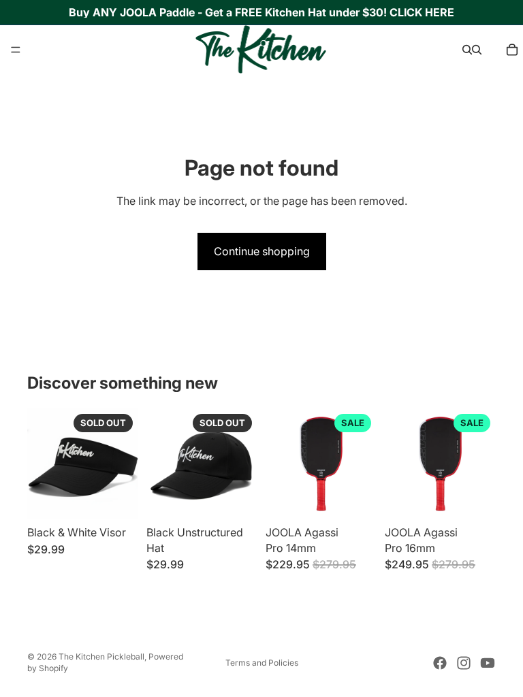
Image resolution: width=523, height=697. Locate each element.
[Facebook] (440, 663)
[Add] (355, 499)
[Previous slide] (42, 464)
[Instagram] (464, 663)
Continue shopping (262, 251)
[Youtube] (487, 663)
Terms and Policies (261, 663)
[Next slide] (123, 464)
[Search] (467, 50)
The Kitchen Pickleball (101, 656)
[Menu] (15, 49)
